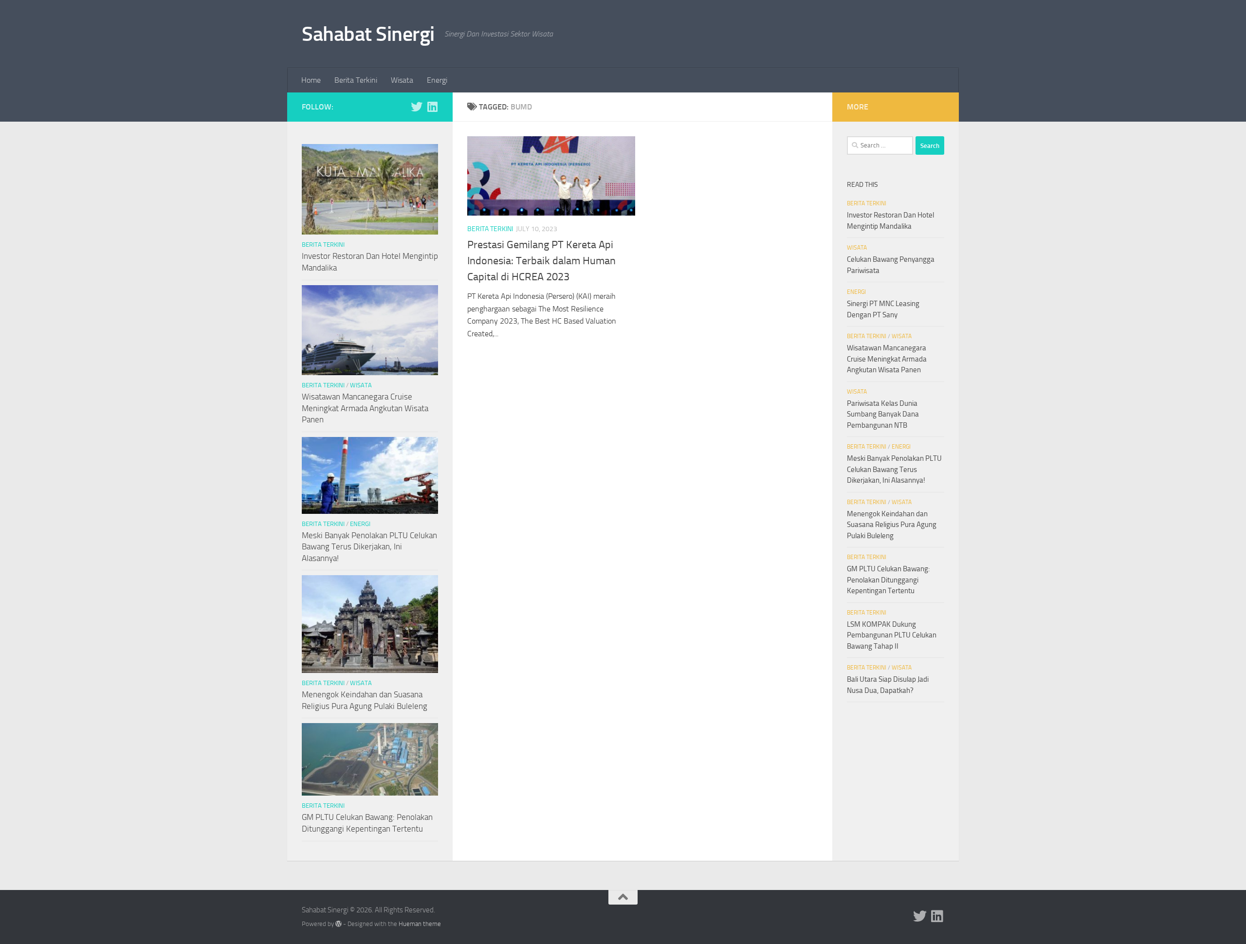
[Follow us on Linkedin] (432, 106)
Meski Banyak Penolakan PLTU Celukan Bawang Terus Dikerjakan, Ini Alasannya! (369, 546)
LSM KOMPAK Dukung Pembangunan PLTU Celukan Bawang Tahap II (891, 635)
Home (311, 80)
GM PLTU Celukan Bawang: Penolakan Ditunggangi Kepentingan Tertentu (888, 579)
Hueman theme (420, 923)
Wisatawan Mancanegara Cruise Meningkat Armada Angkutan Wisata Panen (365, 408)
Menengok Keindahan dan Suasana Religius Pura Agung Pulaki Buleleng (891, 524)
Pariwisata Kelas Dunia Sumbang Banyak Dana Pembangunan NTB (883, 414)
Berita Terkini (355, 80)
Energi (437, 80)
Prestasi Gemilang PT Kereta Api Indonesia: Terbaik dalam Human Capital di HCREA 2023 (541, 260)
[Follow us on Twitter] (416, 106)
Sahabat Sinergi (368, 34)
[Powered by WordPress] (338, 924)
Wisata (402, 80)
